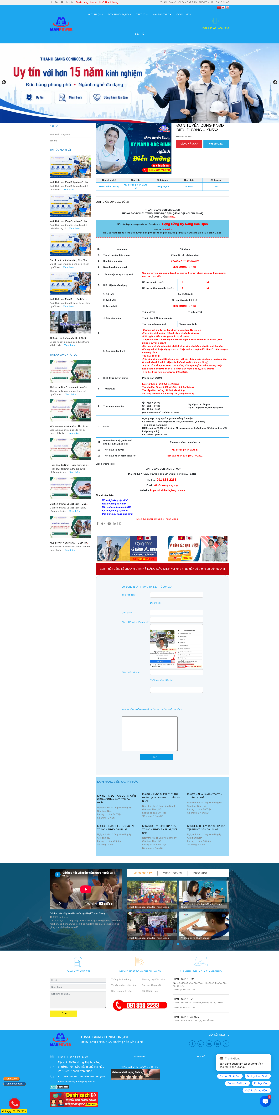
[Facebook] (52, 2)
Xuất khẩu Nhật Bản (60, 134)
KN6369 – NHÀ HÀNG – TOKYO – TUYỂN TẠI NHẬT (204, 796)
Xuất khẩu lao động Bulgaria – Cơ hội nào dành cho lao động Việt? (69, 183)
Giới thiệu (94, 14)
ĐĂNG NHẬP (222, 2)
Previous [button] (4, 82)
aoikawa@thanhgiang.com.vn (80, 1081)
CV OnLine (182, 14)
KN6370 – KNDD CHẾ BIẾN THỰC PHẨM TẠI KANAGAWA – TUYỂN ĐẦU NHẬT (161, 797)
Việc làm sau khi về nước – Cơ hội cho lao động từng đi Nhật (69, 427)
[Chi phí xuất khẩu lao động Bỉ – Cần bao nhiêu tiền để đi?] (70, 244)
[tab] (143, 873)
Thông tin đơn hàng (121, 979)
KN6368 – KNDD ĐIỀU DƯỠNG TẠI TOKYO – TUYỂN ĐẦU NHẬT (115, 828)
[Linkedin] (67, 2)
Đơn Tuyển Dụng (118, 14)
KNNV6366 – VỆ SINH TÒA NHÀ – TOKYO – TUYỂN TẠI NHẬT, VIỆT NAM (159, 829)
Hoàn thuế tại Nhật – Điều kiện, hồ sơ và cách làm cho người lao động (69, 466)
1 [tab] (178, 944)
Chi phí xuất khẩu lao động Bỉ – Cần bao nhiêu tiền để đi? (68, 261)
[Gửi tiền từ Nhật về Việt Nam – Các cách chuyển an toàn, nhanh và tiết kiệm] (70, 488)
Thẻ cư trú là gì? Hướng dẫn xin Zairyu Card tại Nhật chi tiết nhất (70, 388)
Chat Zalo (11, 1078)
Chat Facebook (14, 1083)
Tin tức (140, 14)
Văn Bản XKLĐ (161, 14)
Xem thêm (69, 189)
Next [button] (275, 82)
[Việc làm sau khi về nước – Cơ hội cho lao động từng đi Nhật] (70, 410)
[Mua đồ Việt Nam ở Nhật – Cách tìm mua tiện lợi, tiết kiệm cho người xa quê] (70, 527)
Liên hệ (139, 33)
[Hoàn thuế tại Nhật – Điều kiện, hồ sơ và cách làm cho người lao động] (70, 449)
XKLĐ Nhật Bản (150, 991)
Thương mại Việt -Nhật (153, 979)
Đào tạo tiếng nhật (151, 985)
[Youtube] (62, 2)
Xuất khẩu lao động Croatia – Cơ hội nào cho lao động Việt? (68, 222)
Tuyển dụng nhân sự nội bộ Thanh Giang (97, 2)
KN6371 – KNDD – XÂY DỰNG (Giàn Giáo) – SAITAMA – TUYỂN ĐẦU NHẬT (116, 799)
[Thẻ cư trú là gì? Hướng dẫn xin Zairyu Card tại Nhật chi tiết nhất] (70, 371)
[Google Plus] (56, 2)
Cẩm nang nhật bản (121, 991)
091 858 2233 (216, 143)
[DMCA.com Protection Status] (59, 1086)
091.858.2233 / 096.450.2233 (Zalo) (87, 1076)
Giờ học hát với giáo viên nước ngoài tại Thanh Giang (77, 913)
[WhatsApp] (71, 2)
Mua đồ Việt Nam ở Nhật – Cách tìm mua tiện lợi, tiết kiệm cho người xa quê (70, 544)
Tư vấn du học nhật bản (123, 985)
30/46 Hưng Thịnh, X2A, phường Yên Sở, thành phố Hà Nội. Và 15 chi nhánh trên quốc (81, 1067)
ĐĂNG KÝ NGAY (189, 143)
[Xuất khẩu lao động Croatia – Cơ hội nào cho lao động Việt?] (70, 205)
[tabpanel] (152, 912)
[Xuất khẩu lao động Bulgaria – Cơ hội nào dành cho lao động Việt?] (70, 167)
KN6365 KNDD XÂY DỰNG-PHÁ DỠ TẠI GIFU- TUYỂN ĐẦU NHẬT (206, 828)
